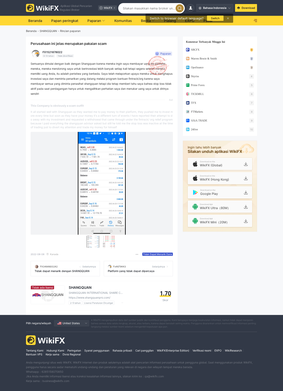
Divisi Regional (72, 354)
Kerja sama (52, 354)
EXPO (218, 350)
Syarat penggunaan (96, 350)
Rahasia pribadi (122, 350)
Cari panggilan (144, 350)
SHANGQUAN (48, 31)
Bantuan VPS (34, 354)
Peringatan (74, 350)
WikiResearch (233, 350)
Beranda (31, 31)
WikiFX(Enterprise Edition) (173, 350)
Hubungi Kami (55, 350)
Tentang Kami (34, 350)
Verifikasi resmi (202, 350)
